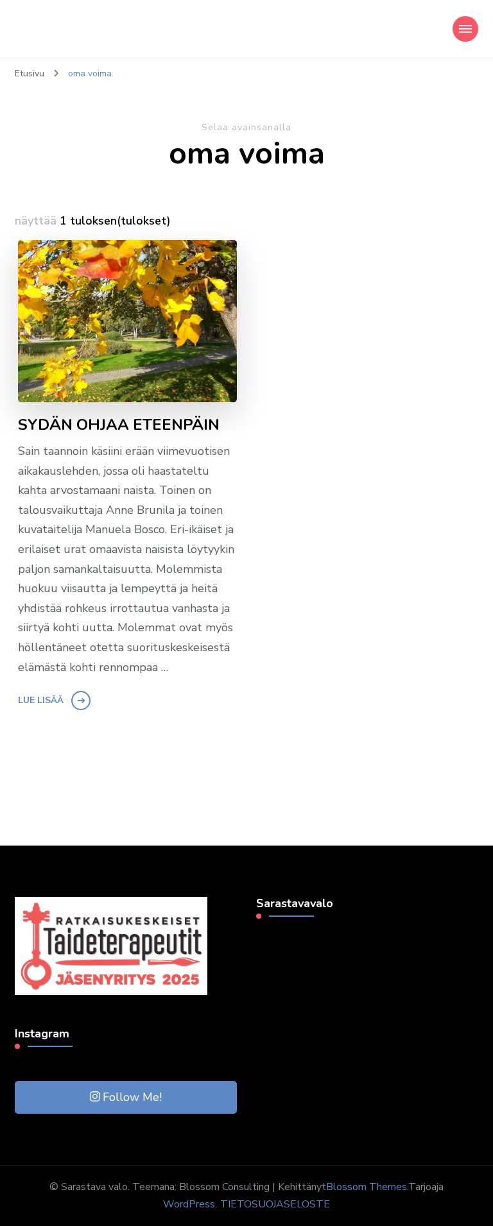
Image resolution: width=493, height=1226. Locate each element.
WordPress (189, 1204)
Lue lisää (41, 700)
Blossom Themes (366, 1187)
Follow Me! (132, 1097)
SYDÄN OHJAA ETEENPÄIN (119, 425)
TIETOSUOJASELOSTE (275, 1204)
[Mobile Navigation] (465, 29)
